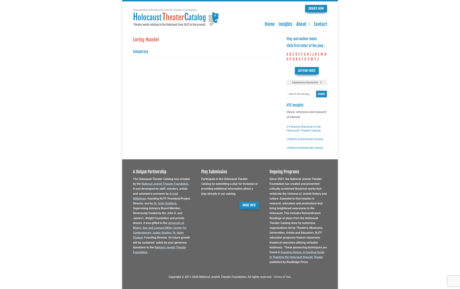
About (301, 24)
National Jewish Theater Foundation (165, 184)
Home (270, 24)
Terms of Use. (282, 277)
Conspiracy (140, 51)
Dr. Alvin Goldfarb (165, 203)
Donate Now (316, 8)
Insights (285, 24)
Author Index (307, 71)
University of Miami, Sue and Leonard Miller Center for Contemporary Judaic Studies (160, 227)
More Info (249, 205)
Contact (320, 24)
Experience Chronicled (305, 82)
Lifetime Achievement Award (305, 139)
